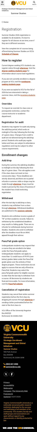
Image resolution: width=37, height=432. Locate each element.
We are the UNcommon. (18, 428)
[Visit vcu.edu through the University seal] (18, 328)
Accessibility (9, 385)
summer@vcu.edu (13, 367)
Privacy (7, 382)
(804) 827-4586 (12, 364)
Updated (7, 397)
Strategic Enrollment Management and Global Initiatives (17, 10)
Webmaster (8, 388)
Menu (2, 4)
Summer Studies (18, 13)
